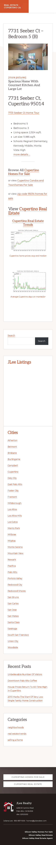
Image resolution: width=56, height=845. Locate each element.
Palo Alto (12, 572)
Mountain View (15, 553)
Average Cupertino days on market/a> (28, 297)
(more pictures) (17, 77)
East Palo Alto (15, 484)
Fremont (12, 497)
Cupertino (13, 472)
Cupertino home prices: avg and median (28, 256)
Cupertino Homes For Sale (23, 172)
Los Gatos (13, 522)
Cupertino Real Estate (27, 211)
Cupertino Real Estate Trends (28, 223)
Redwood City (15, 584)
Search (11, 335)
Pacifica (12, 566)
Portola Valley (15, 578)
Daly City (12, 478)
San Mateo (13, 616)
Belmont (12, 446)
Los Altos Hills (15, 515)
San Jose (12, 610)
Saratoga (12, 628)
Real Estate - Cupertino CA (12, 6)
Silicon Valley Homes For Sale (39, 832)
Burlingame (14, 459)
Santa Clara (13, 622)
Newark (12, 559)
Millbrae (12, 534)
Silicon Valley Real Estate (41, 835)
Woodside (13, 647)
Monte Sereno (15, 547)
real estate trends (17, 733)
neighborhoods (16, 727)
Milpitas (11, 541)
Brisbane (12, 453)
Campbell (13, 465)
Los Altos (12, 509)
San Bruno (13, 597)
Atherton (12, 440)
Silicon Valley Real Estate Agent (37, 838)
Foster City (13, 490)
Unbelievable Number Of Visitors (25, 674)
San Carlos (13, 603)
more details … (21, 154)
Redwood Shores (17, 591)
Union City (13, 641)
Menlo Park (14, 528)
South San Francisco (18, 635)
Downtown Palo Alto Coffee (22, 680)
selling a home (15, 740)
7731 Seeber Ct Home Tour (23, 112)
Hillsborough (14, 503)
